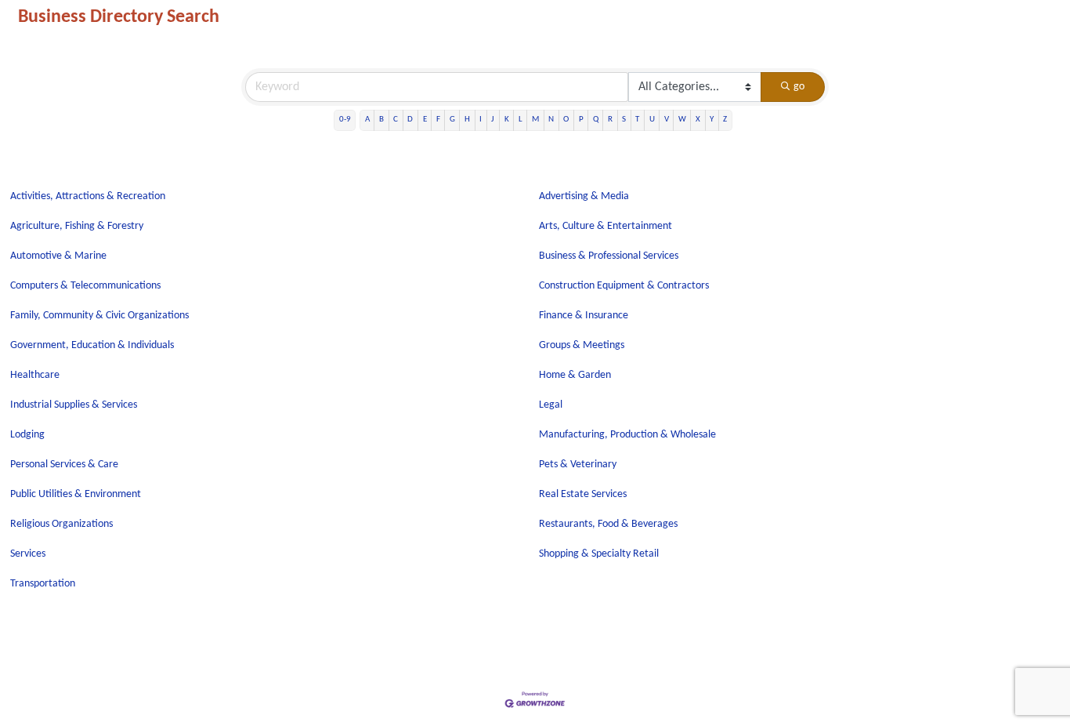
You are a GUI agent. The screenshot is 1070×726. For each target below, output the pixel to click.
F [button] (438, 119)
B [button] (381, 119)
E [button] (425, 119)
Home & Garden (575, 375)
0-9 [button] (345, 119)
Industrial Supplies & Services (73, 405)
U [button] (652, 119)
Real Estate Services (583, 494)
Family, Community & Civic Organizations (99, 315)
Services (27, 554)
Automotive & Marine (58, 256)
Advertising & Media (584, 196)
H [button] (467, 119)
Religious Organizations (61, 524)
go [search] (798, 87)
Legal (550, 405)
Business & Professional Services (608, 256)
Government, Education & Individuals (92, 345)
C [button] (395, 119)
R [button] (610, 119)
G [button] (452, 119)
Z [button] (725, 119)
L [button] (520, 119)
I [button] (480, 119)
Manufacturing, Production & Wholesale (627, 435)
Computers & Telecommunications (85, 286)
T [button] (637, 119)
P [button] (581, 119)
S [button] (624, 119)
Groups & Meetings (581, 345)
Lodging (27, 435)
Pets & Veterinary (577, 464)
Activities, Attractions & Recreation (87, 196)
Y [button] (712, 119)
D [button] (410, 119)
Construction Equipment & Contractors (624, 286)
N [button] (551, 119)
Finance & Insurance (583, 315)
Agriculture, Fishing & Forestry (76, 226)
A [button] (367, 119)
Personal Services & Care (64, 464)
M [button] (535, 119)
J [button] (492, 119)
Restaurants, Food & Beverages (608, 524)
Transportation (42, 584)
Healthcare (35, 375)
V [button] (666, 119)
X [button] (698, 119)
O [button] (566, 119)
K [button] (506, 119)
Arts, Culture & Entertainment (605, 226)
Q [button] (595, 119)
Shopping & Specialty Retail (599, 554)
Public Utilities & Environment (75, 494)
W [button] (682, 119)
